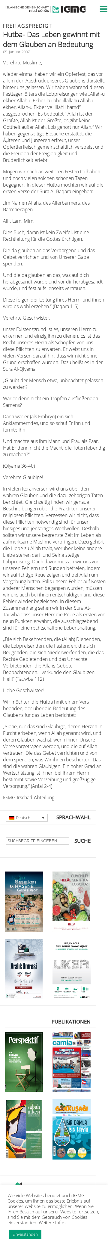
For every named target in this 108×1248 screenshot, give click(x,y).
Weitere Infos (52, 1222)
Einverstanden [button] (25, 1234)
